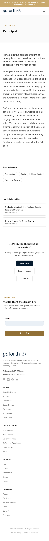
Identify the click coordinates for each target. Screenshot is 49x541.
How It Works (8, 430)
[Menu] (43, 10)
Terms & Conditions (31, 532)
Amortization (10, 174)
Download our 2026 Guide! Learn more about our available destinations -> (24, 3)
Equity (23, 174)
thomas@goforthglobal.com (13, 374)
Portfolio (6, 396)
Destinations (7, 401)
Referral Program (9, 502)
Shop (5, 507)
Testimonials (7, 473)
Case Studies (8, 447)
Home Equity (36, 174)
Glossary (6, 477)
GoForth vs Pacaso (10, 439)
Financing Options (12, 180)
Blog (4, 464)
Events (5, 481)
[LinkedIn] (8, 379)
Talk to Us (24, 279)
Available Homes (9, 392)
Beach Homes (8, 405)
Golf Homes (7, 413)
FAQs (5, 452)
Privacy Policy (16, 532)
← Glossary (9, 26)
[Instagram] (4, 379)
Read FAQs (24, 263)
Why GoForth (8, 435)
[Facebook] (12, 379)
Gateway (6, 515)
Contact (6, 511)
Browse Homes (24, 271)
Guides (5, 469)
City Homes (7, 418)
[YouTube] (17, 379)
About (5, 494)
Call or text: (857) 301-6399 (13, 371)
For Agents (7, 498)
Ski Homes (7, 409)
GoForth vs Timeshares (12, 443)
